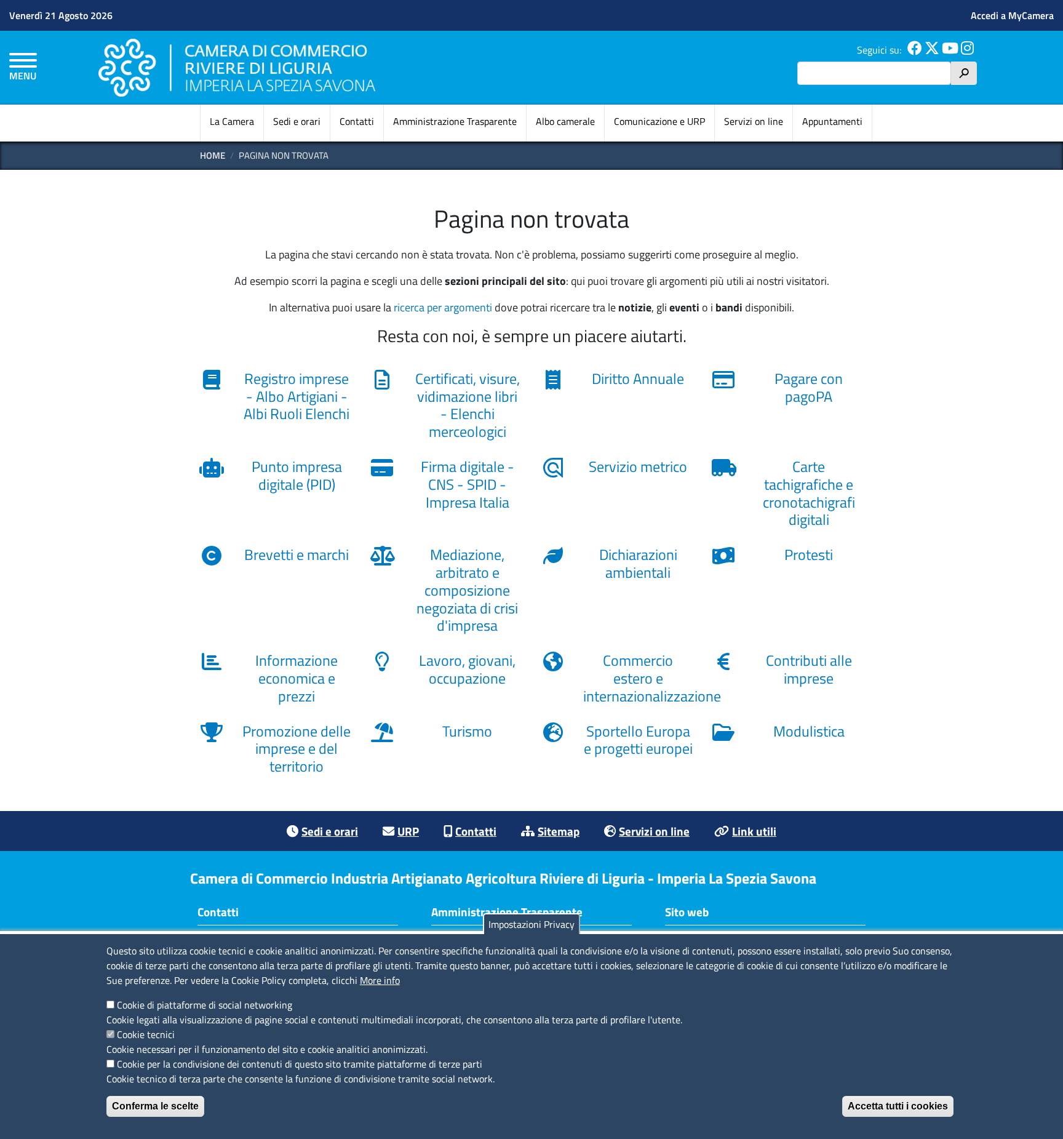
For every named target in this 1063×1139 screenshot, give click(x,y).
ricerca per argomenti (443, 307)
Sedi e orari (296, 121)
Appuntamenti (832, 121)
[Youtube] (950, 49)
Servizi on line (753, 121)
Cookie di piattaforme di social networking (204, 1004)
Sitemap (558, 831)
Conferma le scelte (155, 1106)
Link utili (754, 831)
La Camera (232, 121)
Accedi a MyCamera (1012, 15)
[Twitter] (932, 49)
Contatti (357, 121)
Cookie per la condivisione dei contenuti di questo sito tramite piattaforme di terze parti (299, 1064)
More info (380, 980)
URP (408, 831)
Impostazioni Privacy (531, 924)
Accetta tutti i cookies (898, 1106)
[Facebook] (914, 49)
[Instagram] (967, 49)
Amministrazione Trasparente (455, 121)
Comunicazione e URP (659, 121)
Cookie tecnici (146, 1034)
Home (212, 155)
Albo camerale (565, 121)
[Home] (236, 67)
